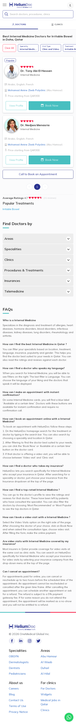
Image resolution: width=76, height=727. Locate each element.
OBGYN (14, 656)
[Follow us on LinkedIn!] (21, 641)
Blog (12, 694)
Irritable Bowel (11, 209)
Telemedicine (14, 291)
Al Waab (46, 662)
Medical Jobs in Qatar (50, 702)
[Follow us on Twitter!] (38, 641)
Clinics (9, 260)
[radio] (22, 67)
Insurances (12, 281)
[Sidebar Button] (4, 5)
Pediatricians (17, 673)
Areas (8, 239)
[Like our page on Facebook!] (12, 641)
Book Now (51, 105)
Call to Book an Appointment (38, 174)
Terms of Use (17, 706)
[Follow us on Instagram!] (30, 641)
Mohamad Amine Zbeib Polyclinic (35, 90)
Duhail (45, 668)
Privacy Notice (18, 712)
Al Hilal (45, 673)
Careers (14, 688)
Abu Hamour (49, 656)
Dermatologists (19, 662)
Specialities (12, 249)
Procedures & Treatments (23, 270)
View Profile (16, 105)
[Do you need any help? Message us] (69, 717)
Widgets (46, 694)
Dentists (14, 668)
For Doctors (48, 688)
